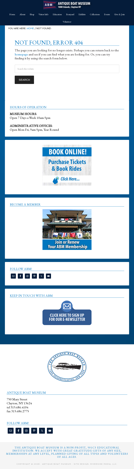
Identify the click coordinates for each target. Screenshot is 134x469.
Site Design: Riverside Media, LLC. (95, 464)
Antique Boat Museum (67, 5)
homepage (21, 54)
